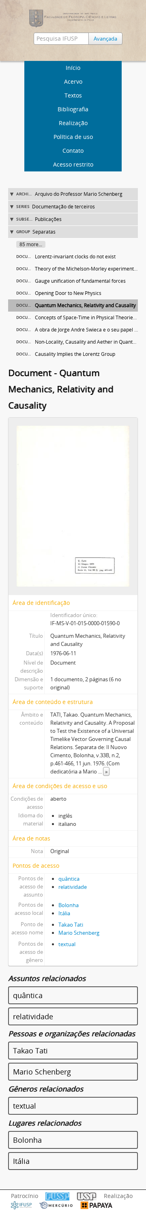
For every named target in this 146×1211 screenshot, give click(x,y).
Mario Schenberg (78, 932)
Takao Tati (70, 924)
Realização (73, 123)
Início (73, 67)
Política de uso (73, 137)
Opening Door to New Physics (68, 293)
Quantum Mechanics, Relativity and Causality (85, 305)
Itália (64, 913)
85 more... (30, 244)
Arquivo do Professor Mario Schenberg (78, 194)
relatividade (72, 886)
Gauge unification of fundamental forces (80, 280)
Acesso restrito (73, 164)
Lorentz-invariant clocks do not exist (75, 256)
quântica (68, 878)
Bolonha (68, 905)
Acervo (73, 81)
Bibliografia (73, 109)
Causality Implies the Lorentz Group (75, 354)
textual (66, 944)
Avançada (105, 38)
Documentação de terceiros (63, 206)
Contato (73, 150)
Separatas (44, 231)
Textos (73, 95)
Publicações (48, 219)
